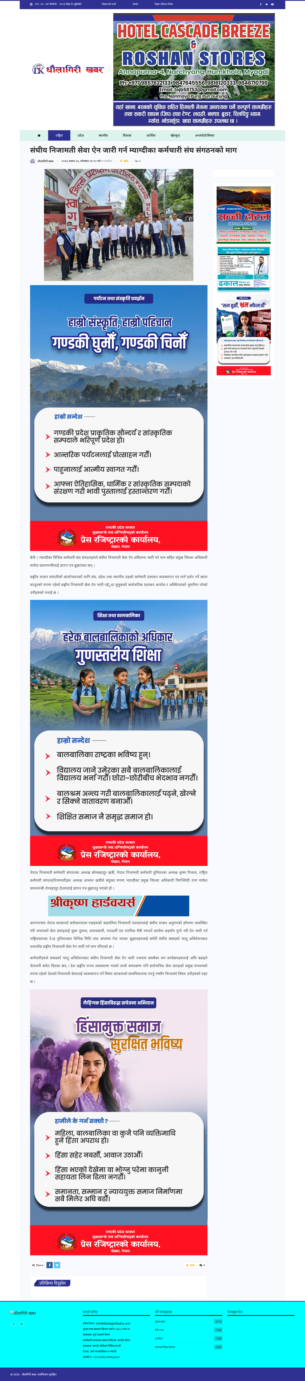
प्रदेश (81, 135)
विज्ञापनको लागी (109, 4)
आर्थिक (151, 135)
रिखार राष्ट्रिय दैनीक (164, 4)
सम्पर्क (135, 4)
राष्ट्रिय (59, 135)
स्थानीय (103, 135)
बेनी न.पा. (159, 1330)
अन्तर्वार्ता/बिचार (204, 135)
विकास (127, 135)
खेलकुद (175, 135)
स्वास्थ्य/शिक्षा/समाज (165, 1347)
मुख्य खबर (160, 1321)
